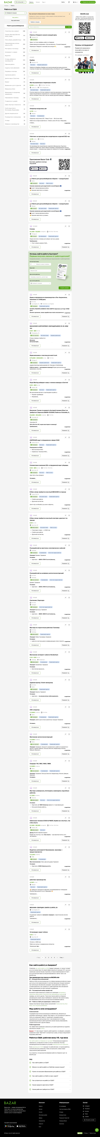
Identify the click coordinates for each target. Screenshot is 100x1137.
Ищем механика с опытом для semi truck (43, 355)
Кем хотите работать (35, 274)
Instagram (87, 1106)
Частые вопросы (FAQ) (64, 1109)
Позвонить (64, 247)
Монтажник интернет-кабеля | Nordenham (44, 655)
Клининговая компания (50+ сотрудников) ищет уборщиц (49, 465)
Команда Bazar (63, 1121)
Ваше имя (32, 268)
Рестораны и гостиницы (11, 48)
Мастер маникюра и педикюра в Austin (43, 82)
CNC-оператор (34, 710)
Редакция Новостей (64, 1118)
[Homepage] (8, 2)
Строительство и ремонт (12, 31)
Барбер (32, 60)
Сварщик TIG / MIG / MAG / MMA (40, 763)
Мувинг (7, 82)
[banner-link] (50, 164)
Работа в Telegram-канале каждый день (43, 35)
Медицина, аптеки (10, 89)
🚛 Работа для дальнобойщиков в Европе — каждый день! (49, 178)
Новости (41, 1123)
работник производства (38, 880)
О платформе (62, 1106)
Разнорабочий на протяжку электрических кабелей (47, 548)
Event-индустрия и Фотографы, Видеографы (12, 109)
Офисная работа (9, 64)
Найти (69, 27)
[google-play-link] (9, 1126)
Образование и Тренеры (12, 97)
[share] (65, 32)
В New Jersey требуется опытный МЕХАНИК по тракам (48, 492)
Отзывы (61, 1112)
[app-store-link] (21, 1126)
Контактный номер (34, 261)
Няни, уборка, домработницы (13, 40)
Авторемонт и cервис (11, 52)
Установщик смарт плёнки (39, 932)
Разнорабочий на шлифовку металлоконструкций (47, 573)
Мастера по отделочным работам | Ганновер (44, 627)
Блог (40, 1126)
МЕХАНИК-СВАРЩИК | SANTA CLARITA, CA (43, 907)
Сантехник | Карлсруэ (37, 600)
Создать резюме (64, 287)
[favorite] (69, 32)
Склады (7, 120)
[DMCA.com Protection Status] (79, 1133)
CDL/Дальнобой (43, 1115)
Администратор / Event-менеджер (41, 682)
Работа (31, 2)
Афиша (40, 1118)
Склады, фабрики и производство (10, 60)
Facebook (87, 1108)
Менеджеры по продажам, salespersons (12, 93)
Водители (7, 55)
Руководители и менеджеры (13, 117)
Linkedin (87, 1116)
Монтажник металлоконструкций (41, 737)
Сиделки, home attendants (12, 68)
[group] (15, 19)
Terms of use (93, 1133)
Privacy (86, 1133)
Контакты (61, 1123)
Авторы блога (62, 1115)
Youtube (87, 1111)
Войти (63, 2)
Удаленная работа (10, 75)
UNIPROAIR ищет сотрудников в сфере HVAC (45, 440)
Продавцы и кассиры (11, 71)
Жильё (40, 1109)
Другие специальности (11, 113)
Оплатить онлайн (90, 1120)
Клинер (32, 229)
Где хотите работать (35, 280)
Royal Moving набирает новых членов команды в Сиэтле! (49, 382)
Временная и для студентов (13, 85)
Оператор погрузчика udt (38, 108)
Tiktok (86, 1114)
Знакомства (42, 1121)
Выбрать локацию (35, 22)
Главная (6, 5)
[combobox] (33, 264)
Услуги (38, 2)
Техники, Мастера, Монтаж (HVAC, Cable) (12, 35)
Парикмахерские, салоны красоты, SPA (12, 44)
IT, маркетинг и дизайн (11, 101)
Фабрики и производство (12, 124)
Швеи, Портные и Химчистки (13, 104)
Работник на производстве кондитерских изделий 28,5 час (50, 136)
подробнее (67, 46)
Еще (43, 2)
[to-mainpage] (10, 1103)
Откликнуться (35, 50)
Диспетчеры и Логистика (12, 78)
